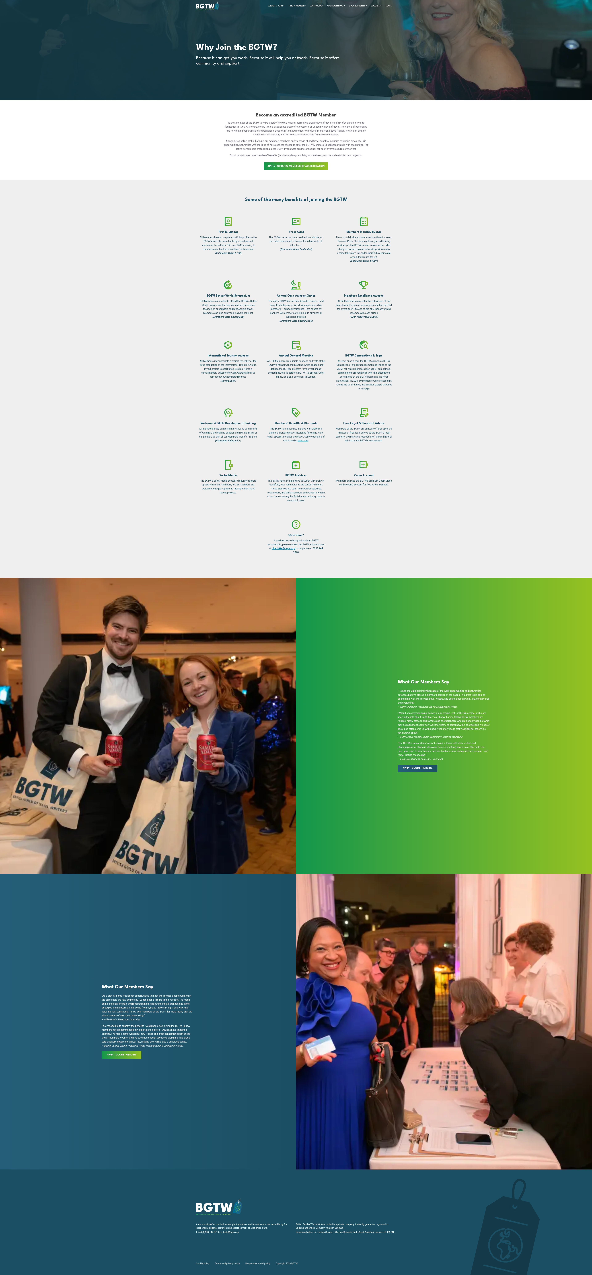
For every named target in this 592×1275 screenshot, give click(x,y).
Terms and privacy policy (227, 1263)
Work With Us (335, 6)
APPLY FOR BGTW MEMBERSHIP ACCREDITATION (296, 166)
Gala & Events (357, 6)
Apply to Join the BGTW (417, 768)
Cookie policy (203, 1263)
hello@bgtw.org (231, 1232)
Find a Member (296, 6)
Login (388, 6)
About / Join (275, 6)
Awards (375, 6)
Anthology (317, 6)
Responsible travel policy (257, 1263)
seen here (303, 440)
